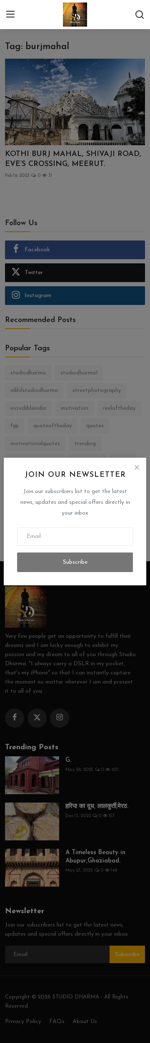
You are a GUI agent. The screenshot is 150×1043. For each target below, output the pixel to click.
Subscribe (75, 562)
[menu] (10, 14)
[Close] (136, 467)
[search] (139, 14)
